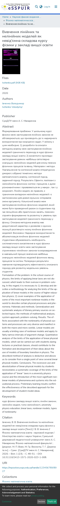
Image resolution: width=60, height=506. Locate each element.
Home (5, 17)
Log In (47, 6)
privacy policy (37, 495)
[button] (40, 6)
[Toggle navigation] (56, 7)
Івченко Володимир (13, 103)
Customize (7, 501)
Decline (41, 501)
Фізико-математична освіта (20, 20)
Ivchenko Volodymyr (12, 107)
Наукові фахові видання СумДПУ (26, 17)
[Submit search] (36, 7)
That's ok (51, 501)
